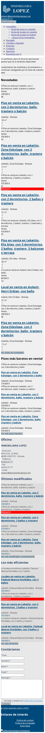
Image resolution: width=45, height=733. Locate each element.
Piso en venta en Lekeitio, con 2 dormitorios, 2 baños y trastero (22, 199)
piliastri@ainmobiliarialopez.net (16, 16)
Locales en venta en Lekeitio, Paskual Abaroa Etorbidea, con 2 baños (20, 579)
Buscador (10, 40)
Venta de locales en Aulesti (23, 34)
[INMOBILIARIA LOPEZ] (17, 13)
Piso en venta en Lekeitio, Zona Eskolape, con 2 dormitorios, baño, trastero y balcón (21, 151)
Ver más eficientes (9, 643)
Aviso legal (25, 725)
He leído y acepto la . (23, 700)
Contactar (6, 703)
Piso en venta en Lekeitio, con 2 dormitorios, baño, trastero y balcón (20, 107)
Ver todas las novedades (12, 352)
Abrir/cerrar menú (9, 2)
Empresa (10, 45)
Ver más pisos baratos (12, 433)
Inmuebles (11, 26)
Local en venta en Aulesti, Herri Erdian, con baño (20, 289)
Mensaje (6, 677)
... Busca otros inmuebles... (23, 37)
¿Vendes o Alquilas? (15, 43)
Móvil (4, 666)
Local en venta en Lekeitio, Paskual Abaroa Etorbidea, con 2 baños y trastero (21, 629)
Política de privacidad (32, 700)
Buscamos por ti (8, 21)
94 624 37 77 (7, 19)
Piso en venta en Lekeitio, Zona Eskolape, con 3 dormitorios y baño (21, 374)
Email (4, 672)
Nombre (5, 660)
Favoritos (10, 51)
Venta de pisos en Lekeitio (23, 29)
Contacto (10, 48)
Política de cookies (25, 720)
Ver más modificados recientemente (18, 556)
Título (4, 655)
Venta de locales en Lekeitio (24, 32)
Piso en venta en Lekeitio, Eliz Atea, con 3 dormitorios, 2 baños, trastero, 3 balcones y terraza (22, 246)
